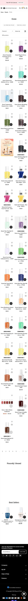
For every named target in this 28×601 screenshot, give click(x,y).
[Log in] (24, 8)
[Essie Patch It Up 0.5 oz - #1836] (7, 120)
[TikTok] (17, 555)
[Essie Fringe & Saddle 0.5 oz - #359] (21, 401)
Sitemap (14, 594)
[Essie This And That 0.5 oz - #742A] (21, 249)
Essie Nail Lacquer (22, 25)
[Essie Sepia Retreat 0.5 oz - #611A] (7, 428)
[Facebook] (3, 555)
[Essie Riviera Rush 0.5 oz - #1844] (21, 72)
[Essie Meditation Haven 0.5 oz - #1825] (7, 299)
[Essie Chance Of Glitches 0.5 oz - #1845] (7, 72)
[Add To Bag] (11, 51)
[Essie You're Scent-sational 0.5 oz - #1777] (21, 349)
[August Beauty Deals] (7, 147)
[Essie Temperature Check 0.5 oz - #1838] (7, 96)
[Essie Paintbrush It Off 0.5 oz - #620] (7, 375)
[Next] (25, 513)
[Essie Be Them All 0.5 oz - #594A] (7, 275)
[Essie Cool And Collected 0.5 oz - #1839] (7, 249)
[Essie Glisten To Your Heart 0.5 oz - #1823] (21, 299)
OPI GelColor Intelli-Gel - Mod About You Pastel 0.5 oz (20, 521)
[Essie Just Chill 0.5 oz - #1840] (21, 222)
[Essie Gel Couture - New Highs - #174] (21, 172)
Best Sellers (14, 502)
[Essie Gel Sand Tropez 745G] (21, 375)
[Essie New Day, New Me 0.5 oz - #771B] (21, 275)
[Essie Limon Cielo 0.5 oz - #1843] (7, 172)
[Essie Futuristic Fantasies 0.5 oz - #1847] (7, 46)
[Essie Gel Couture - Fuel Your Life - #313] (7, 196)
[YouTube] (20, 555)
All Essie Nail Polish (9, 25)
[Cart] (26, 8)
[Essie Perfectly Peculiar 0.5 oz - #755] (21, 323)
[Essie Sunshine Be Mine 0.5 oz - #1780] (7, 349)
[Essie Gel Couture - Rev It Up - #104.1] (21, 196)
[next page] (26, 451)
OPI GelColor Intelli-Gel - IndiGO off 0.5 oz (7, 522)
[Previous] (3, 513)
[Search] (20, 8)
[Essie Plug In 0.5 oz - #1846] (21, 46)
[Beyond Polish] (10, 8)
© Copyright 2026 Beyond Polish (14, 591)
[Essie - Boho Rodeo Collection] (7, 401)
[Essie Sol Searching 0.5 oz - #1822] (7, 323)
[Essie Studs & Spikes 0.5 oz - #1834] (21, 120)
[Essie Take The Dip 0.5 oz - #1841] (7, 222)
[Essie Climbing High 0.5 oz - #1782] (21, 146)
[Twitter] (6, 555)
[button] (1, 8)
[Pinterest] (13, 555)
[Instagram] (10, 555)
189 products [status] (5, 35)
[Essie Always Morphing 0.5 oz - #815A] (21, 96)
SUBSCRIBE (22, 551)
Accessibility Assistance (15, 587)
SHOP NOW (19, 2)
